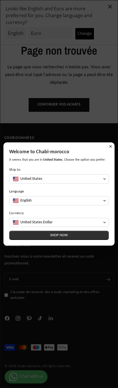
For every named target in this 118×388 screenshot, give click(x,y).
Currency (16, 213)
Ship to (14, 170)
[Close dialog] (110, 146)
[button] (59, 179)
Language (16, 191)
